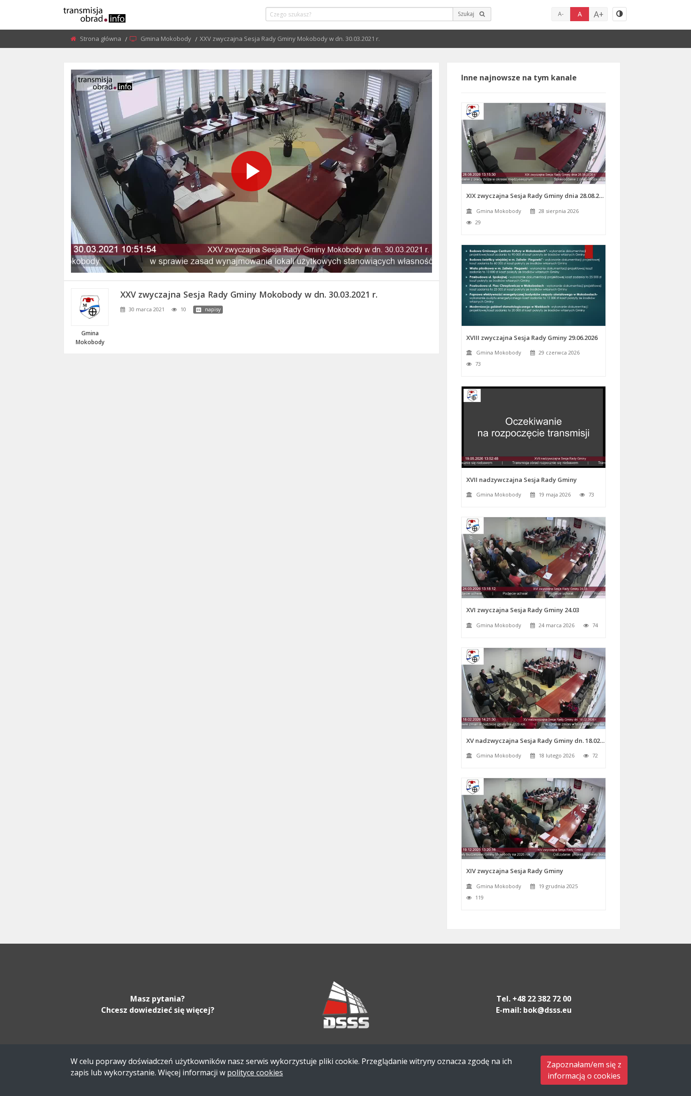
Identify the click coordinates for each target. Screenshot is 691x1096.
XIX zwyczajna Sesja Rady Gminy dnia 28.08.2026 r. (535, 195)
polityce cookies (255, 1072)
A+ (599, 14)
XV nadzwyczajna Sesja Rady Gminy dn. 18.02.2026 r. (535, 740)
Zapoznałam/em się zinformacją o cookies (584, 1070)
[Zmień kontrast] (619, 14)
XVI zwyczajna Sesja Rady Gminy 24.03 (522, 610)
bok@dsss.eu (547, 1010)
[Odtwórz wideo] (251, 171)
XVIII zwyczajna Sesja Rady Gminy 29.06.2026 (531, 337)
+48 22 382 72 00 (541, 998)
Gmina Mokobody (167, 38)
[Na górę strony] (660, 1037)
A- (561, 14)
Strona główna (101, 38)
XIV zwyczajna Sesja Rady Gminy (514, 871)
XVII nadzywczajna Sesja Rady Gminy (521, 479)
